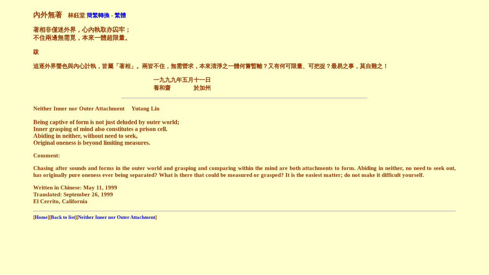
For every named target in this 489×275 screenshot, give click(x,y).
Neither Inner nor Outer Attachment (116, 217)
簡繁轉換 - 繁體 (106, 15)
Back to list (63, 217)
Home (41, 217)
